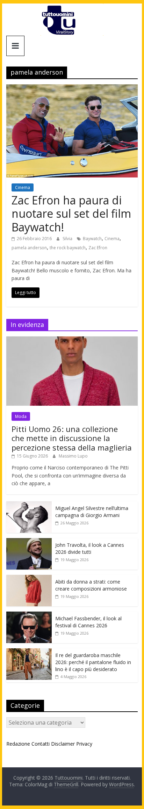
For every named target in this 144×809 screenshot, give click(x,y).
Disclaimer (63, 743)
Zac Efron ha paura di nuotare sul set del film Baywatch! (71, 214)
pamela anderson (29, 248)
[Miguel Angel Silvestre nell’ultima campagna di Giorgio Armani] (29, 505)
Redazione (18, 743)
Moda (21, 416)
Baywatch (92, 239)
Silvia (68, 239)
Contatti (40, 743)
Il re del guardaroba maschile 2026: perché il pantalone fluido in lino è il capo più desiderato (93, 662)
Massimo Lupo (73, 456)
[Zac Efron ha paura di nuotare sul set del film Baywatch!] (72, 88)
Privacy (84, 743)
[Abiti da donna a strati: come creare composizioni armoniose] (29, 578)
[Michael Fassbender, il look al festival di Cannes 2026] (29, 615)
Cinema (22, 187)
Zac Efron (97, 248)
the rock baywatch (68, 248)
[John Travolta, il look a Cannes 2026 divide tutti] (29, 541)
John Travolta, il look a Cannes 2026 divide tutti (89, 548)
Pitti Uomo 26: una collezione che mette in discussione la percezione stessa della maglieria (72, 438)
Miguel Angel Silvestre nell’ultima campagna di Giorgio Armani (91, 511)
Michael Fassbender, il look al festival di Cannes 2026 (88, 622)
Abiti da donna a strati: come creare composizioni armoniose (91, 585)
